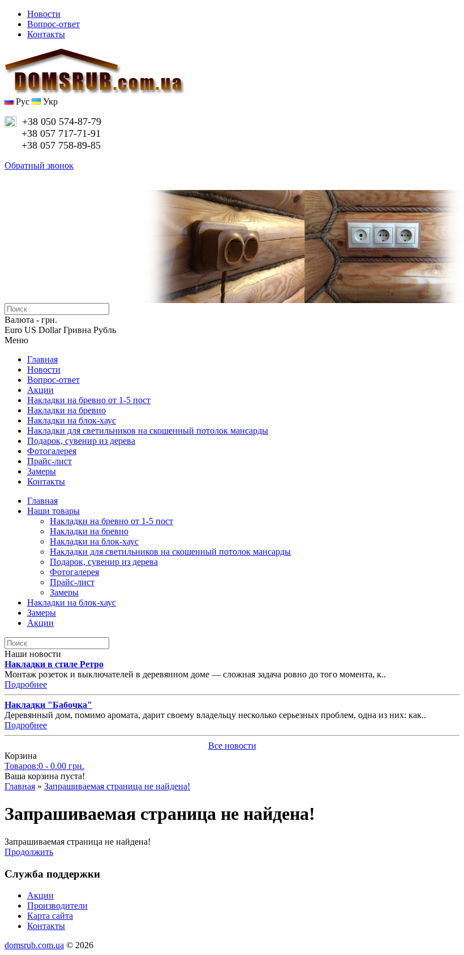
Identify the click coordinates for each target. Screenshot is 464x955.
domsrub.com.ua (34, 945)
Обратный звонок (39, 165)
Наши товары (53, 511)
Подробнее (26, 684)
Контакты (46, 34)
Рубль (104, 330)
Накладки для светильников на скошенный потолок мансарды (147, 430)
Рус (21, 101)
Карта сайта (50, 916)
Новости (44, 14)
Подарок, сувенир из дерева (81, 441)
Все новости (232, 745)
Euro (13, 330)
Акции (40, 390)
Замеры (41, 471)
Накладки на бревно (66, 410)
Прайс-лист (49, 461)
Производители (57, 905)
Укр (49, 101)
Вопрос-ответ (53, 24)
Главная (42, 359)
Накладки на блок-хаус (71, 420)
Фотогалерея (51, 451)
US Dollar (42, 330)
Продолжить (29, 852)
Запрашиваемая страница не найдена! (117, 786)
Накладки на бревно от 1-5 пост (89, 400)
